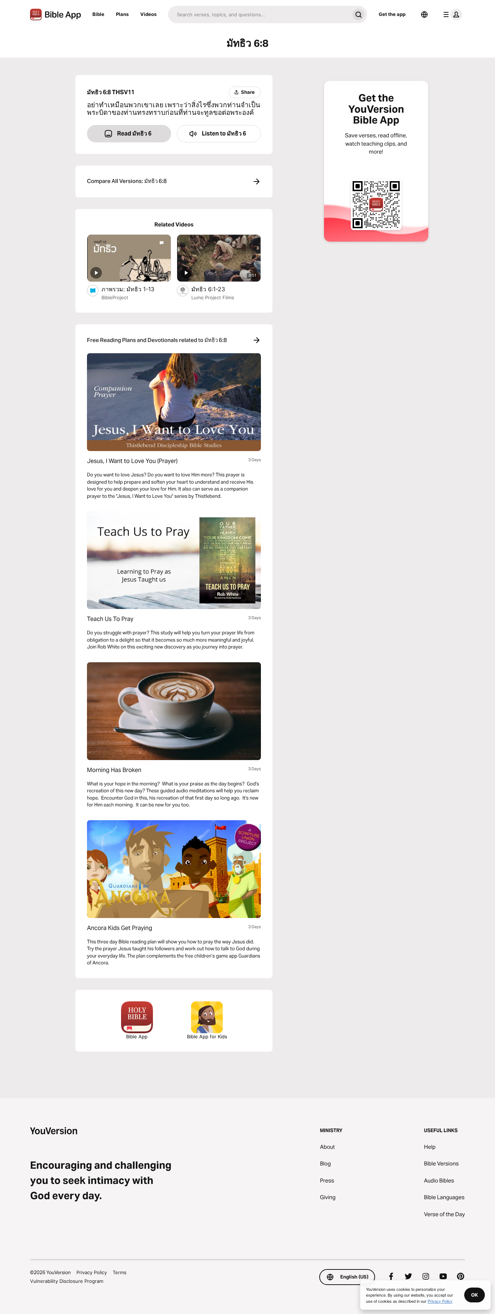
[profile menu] (451, 14)
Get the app (392, 14)
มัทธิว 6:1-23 (215, 289)
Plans (122, 14)
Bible (98, 14)
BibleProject (114, 297)
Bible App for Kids (207, 1036)
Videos (148, 14)
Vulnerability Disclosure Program (66, 1281)
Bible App (136, 1036)
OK (474, 1295)
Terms (119, 1272)
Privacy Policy (91, 1272)
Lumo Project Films (212, 297)
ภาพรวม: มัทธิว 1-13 (135, 289)
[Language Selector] (424, 14)
